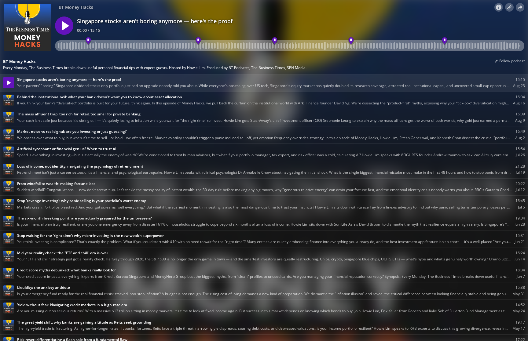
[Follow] (509, 7)
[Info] (498, 7)
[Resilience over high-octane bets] (350, 41)
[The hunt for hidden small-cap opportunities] (198, 41)
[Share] (520, 7)
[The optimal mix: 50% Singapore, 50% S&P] (274, 41)
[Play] (64, 25)
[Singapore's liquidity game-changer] (88, 41)
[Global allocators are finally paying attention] (444, 41)
